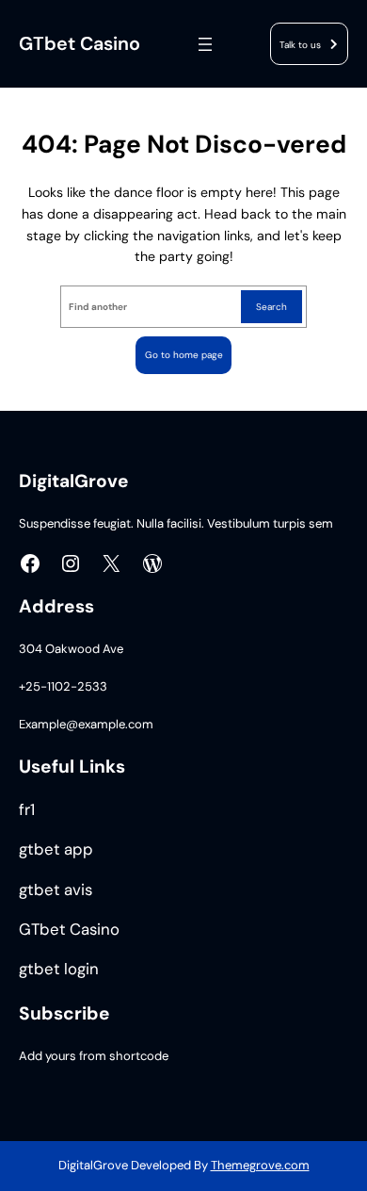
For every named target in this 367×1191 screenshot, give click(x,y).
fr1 (27, 810)
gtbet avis (55, 890)
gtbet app (56, 849)
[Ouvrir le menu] (205, 44)
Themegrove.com (260, 1165)
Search (271, 307)
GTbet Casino (79, 43)
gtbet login (59, 969)
